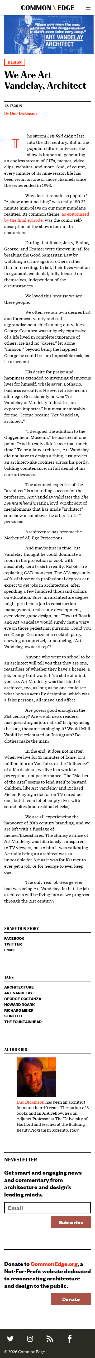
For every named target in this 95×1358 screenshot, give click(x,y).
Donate (71, 1299)
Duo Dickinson (23, 114)
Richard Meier (19, 1010)
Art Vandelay (18, 992)
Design (15, 62)
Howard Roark (19, 1004)
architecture (19, 987)
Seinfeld (13, 1015)
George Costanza (22, 998)
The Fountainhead (23, 1021)
